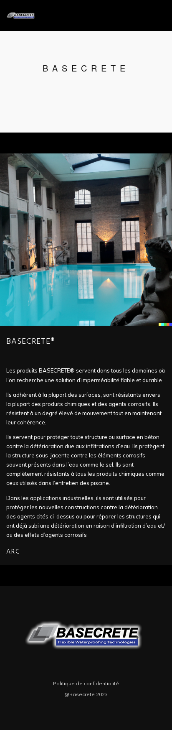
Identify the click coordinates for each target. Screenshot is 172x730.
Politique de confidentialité (86, 683)
